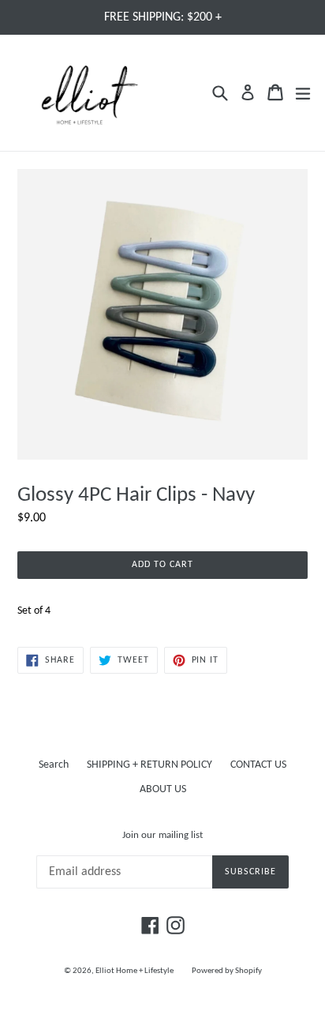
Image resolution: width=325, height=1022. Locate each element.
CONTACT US (258, 765)
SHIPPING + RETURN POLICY (149, 765)
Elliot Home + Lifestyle (134, 971)
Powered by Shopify (227, 971)
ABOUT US (163, 789)
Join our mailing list (162, 835)
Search (54, 765)
